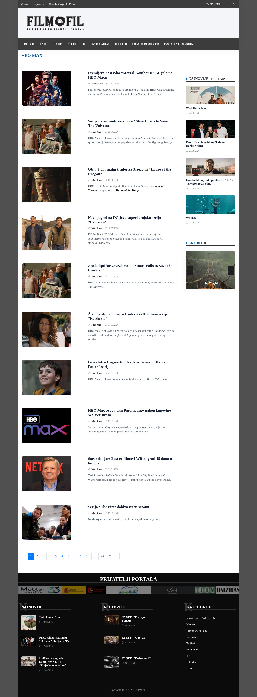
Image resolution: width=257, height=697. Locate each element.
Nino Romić (97, 132)
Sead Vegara (97, 83)
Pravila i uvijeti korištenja (179, 44)
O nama (24, 4)
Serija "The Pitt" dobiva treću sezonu (118, 507)
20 (102, 556)
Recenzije (72, 44)
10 (87, 556)
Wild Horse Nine (196, 108)
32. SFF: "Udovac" (134, 637)
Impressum (39, 4)
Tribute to (121, 44)
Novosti (43, 44)
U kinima (191, 662)
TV (84, 44)
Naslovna (29, 44)
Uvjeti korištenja (56, 4)
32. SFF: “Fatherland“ (136, 658)
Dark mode (213, 4)
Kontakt (72, 4)
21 (110, 556)
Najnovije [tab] (198, 78)
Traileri (57, 44)
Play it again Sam (100, 44)
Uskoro (194, 243)
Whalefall (192, 217)
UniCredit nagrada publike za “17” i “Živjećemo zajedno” (52, 662)
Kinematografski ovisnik (145, 44)
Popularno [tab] (219, 78)
